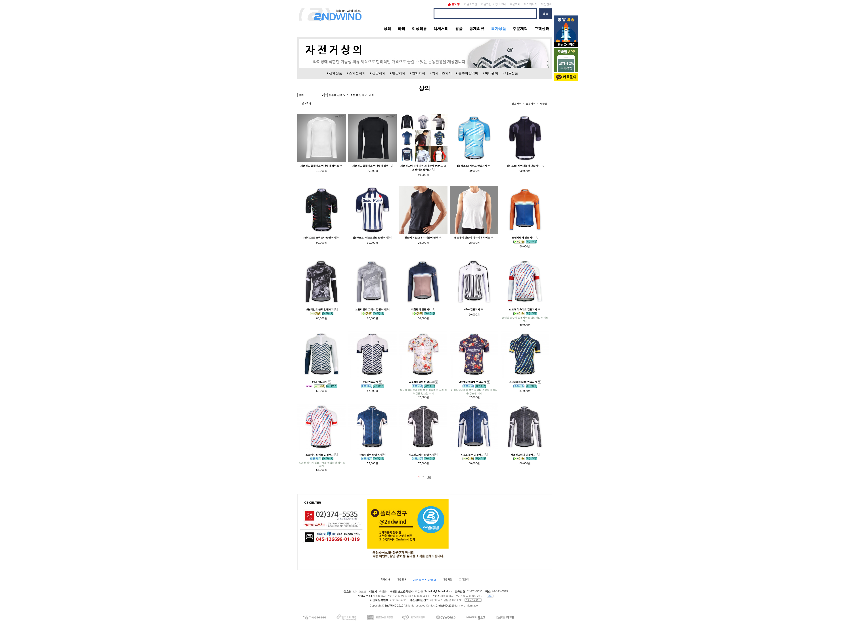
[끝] (429, 477)
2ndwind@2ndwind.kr (437, 591)
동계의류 (476, 29)
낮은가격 (516, 103)
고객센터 (541, 29)
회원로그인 (470, 4)
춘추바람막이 (468, 73)
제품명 (543, 103)
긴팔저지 (378, 73)
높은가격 (530, 103)
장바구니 (500, 4)
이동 (371, 94)
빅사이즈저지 (442, 73)
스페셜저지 (357, 73)
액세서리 (441, 29)
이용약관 (447, 579)
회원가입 (486, 4)
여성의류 (419, 29)
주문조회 (515, 4)
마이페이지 (530, 4)
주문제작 (520, 29)
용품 (459, 29)
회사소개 (385, 579)
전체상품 (335, 73)
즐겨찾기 (456, 4)
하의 (401, 29)
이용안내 (401, 579)
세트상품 (511, 73)
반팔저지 (398, 73)
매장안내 (546, 4)
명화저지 (418, 73)
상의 (387, 29)
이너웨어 (491, 73)
